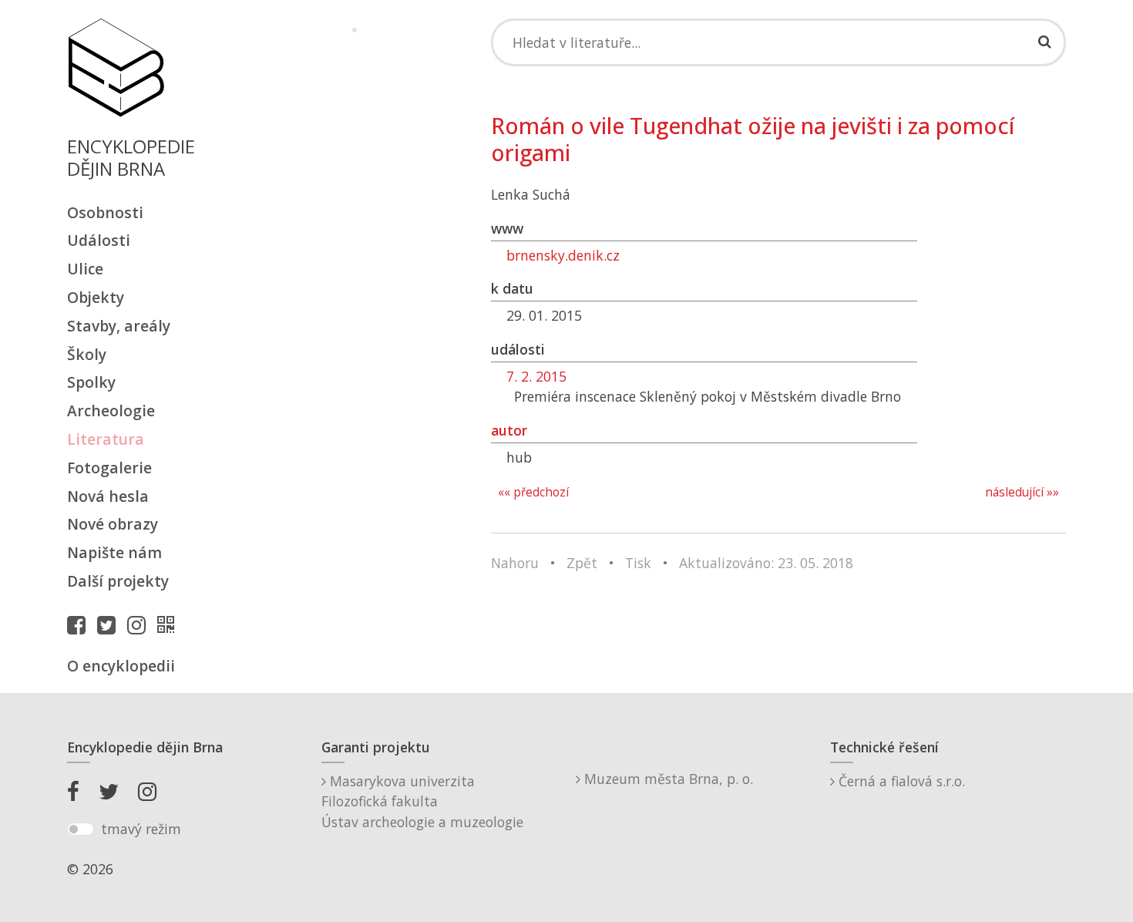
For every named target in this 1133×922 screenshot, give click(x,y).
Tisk (638, 563)
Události (98, 240)
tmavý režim (141, 828)
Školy (86, 354)
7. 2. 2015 (536, 376)
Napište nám (114, 552)
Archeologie (111, 410)
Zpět (581, 563)
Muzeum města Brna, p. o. (666, 778)
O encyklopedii (121, 665)
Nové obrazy (112, 523)
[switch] (80, 829)
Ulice (85, 268)
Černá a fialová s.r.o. (900, 781)
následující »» (1022, 492)
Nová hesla (108, 496)
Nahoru (515, 563)
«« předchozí (533, 492)
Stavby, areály (118, 325)
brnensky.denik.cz (563, 255)
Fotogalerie (109, 467)
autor (509, 430)
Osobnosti (105, 212)
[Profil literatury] (169, 624)
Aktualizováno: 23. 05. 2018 (766, 563)
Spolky (91, 382)
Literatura (105, 439)
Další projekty (118, 580)
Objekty (95, 297)
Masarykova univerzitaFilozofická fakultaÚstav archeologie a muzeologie (422, 801)
